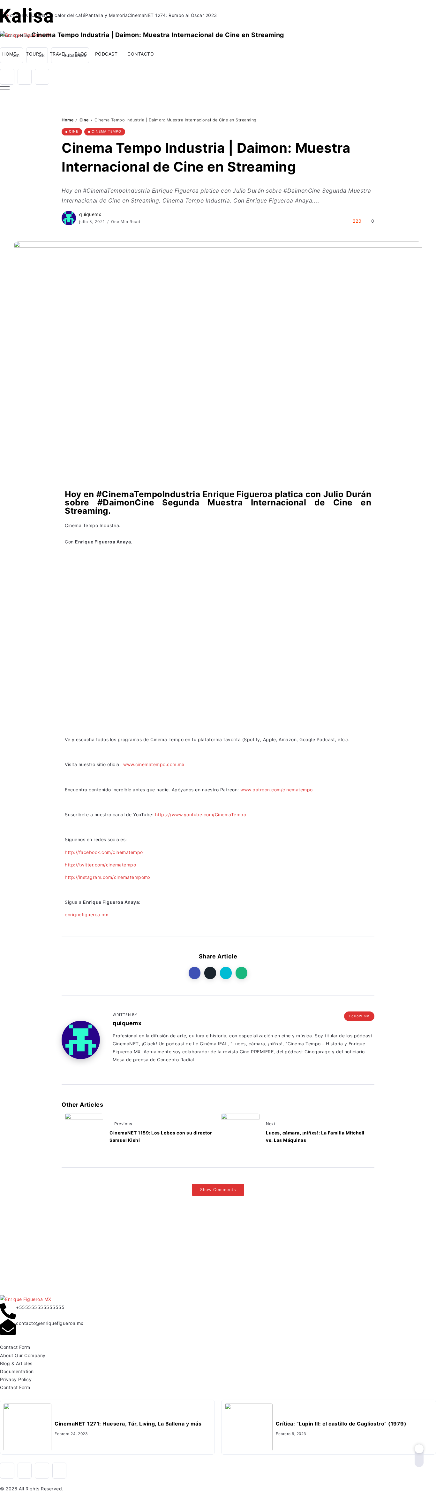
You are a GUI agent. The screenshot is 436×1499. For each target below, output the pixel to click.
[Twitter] (42, 76)
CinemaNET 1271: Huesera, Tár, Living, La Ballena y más (128, 1423)
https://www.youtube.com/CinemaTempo (200, 814)
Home (67, 120)
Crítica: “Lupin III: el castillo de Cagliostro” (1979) (341, 1423)
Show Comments (218, 1189)
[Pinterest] (11, 55)
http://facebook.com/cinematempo (104, 852)
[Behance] (59, 1470)
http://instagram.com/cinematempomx (108, 877)
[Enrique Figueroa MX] (26, 15)
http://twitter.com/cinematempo (100, 864)
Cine (84, 120)
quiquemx (90, 214)
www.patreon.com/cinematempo (276, 789)
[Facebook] (7, 76)
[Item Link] (27, 1427)
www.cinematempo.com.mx (153, 764)
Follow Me (359, 1016)
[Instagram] (37, 55)
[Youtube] (70, 55)
